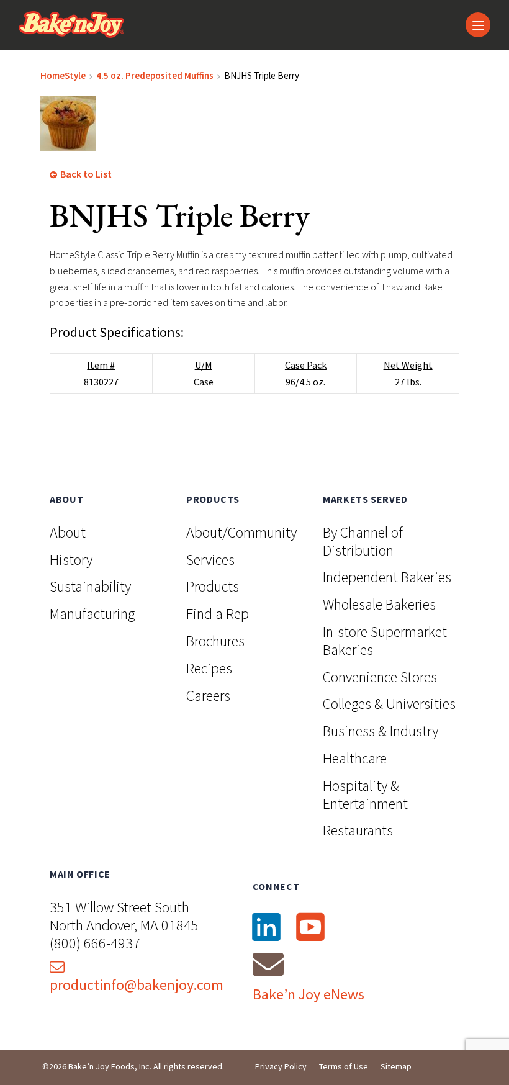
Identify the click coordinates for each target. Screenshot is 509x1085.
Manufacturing (92, 613)
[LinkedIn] (266, 926)
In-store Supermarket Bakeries (385, 640)
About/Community (241, 532)
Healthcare (355, 758)
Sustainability (90, 586)
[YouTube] (310, 926)
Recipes (209, 668)
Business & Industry (380, 731)
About (68, 532)
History (71, 559)
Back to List (85, 174)
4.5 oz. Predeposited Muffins (155, 75)
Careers (208, 695)
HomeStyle (63, 75)
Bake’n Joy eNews (308, 994)
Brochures (215, 641)
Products (212, 586)
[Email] (268, 963)
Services (210, 559)
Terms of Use (343, 1066)
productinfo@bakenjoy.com (136, 984)
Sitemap (396, 1066)
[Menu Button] (478, 24)
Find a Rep (217, 613)
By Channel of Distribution (363, 541)
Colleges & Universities (389, 703)
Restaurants (358, 830)
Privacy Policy (281, 1066)
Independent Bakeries (387, 577)
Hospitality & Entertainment (365, 794)
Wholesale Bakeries (379, 604)
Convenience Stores (380, 677)
